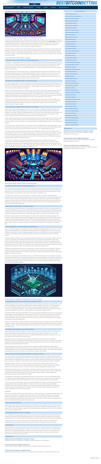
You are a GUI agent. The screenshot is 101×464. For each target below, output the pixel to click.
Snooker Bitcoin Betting (71, 101)
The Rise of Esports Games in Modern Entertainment (17, 444)
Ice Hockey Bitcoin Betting (71, 85)
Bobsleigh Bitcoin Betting (71, 37)
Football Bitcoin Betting (71, 60)
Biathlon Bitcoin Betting (71, 28)
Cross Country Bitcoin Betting (72, 51)
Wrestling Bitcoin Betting (71, 122)
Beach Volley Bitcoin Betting (72, 32)
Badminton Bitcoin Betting (71, 21)
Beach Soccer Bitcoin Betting (72, 30)
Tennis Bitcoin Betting (70, 113)
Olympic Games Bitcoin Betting (72, 92)
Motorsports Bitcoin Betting (71, 90)
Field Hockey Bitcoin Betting (72, 64)
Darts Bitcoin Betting (70, 55)
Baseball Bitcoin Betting (71, 23)
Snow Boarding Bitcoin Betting (72, 99)
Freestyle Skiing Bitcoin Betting (72, 69)
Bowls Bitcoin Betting (70, 34)
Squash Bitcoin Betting (70, 106)
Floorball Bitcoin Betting (71, 71)
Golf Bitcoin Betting (70, 76)
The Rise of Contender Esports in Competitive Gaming (17, 450)
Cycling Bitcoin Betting (70, 48)
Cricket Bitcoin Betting (70, 41)
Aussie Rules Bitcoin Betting (72, 18)
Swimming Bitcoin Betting (71, 108)
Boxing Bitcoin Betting (70, 39)
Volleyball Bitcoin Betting (71, 115)
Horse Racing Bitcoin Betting (72, 83)
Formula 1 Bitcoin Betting (71, 74)
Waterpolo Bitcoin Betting (71, 120)
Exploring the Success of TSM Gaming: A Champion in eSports (19, 438)
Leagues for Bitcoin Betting (71, 125)
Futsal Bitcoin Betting (70, 67)
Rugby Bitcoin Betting (70, 94)
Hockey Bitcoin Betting (70, 81)
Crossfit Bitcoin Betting (70, 46)
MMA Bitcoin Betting (70, 88)
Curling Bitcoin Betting (70, 53)
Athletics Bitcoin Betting (71, 14)
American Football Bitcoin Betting (73, 16)
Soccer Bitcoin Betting (70, 104)
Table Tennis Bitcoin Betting (72, 111)
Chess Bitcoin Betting (70, 44)
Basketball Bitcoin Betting (71, 25)
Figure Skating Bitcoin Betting (72, 62)
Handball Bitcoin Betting (71, 78)
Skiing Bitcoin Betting (70, 97)
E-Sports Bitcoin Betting (71, 58)
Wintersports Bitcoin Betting (72, 118)
